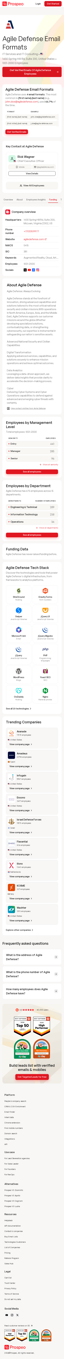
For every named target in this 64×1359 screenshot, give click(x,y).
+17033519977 (31, 231)
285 (52, 451)
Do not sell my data (12, 1299)
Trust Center (9, 1283)
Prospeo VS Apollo (12, 1195)
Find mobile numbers (13, 1128)
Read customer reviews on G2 (17, 1326)
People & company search (15, 1101)
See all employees (32, 471)
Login (38, 3)
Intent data (9, 1117)
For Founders (9, 1169)
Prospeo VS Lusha (12, 1206)
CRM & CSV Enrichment (14, 1106)
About (20, 199)
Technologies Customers (15, 1242)
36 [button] (52, 521)
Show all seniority (50, 464)
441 (52, 443)
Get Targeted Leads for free (32, 1077)
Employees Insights (36, 199)
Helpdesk (8, 1220)
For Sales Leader (11, 1164)
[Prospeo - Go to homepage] (13, 3)
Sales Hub (8, 1263)
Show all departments (48, 528)
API (5, 1144)
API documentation (12, 1226)
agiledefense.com (34, 239)
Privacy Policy (10, 1288)
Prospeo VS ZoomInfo (13, 1190)
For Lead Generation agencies (17, 1158)
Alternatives (11, 1183)
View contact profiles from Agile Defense (28, 408)
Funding (53, 199)
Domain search (10, 1133)
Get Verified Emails (16, 132)
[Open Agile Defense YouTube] (29, 270)
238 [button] (52, 514)
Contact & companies (13, 1231)
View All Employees (33, 185)
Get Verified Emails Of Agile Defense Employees (30, 72)
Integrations (9, 1139)
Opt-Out (8, 1278)
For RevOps (9, 1174)
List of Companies (12, 1247)
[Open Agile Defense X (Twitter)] (25, 269)
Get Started (53, 3)
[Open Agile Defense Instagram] (37, 269)
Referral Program (11, 1258)
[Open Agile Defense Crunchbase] (33, 269)
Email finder (9, 1112)
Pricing (7, 1253)
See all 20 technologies (17, 708)
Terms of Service (11, 1294)
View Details (32, 173)
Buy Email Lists (11, 1236)
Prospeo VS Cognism (13, 1201)
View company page (20, 744)
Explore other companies (18, 930)
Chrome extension (12, 1123)
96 (52, 458)
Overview (8, 199)
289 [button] (52, 507)
